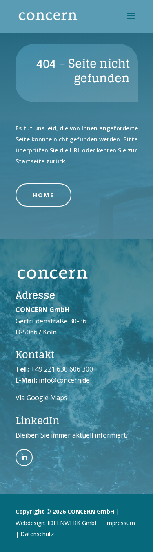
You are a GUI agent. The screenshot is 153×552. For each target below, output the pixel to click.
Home (43, 195)
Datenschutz (37, 534)
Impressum (120, 523)
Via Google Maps (41, 397)
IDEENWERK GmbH (73, 523)
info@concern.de (64, 380)
